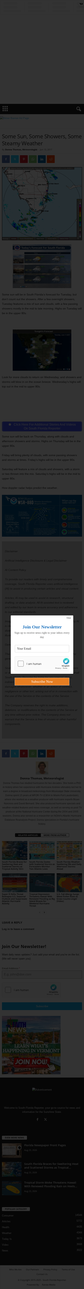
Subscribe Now (42, 681)
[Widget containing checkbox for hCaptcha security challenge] (42, 663)
